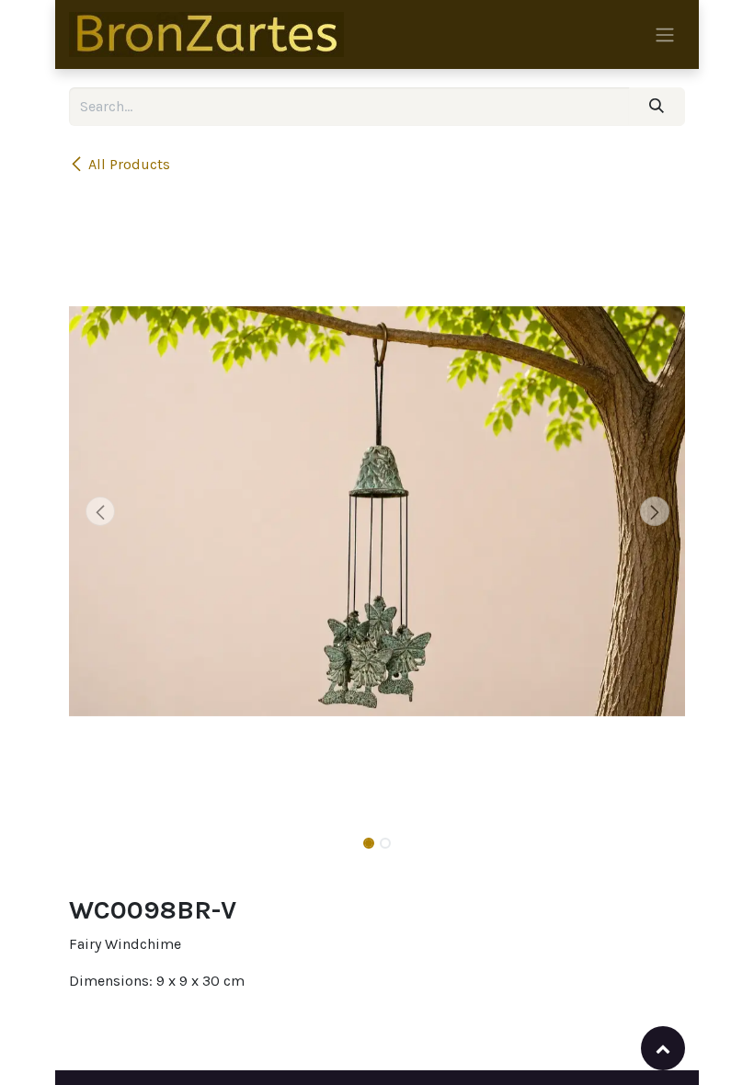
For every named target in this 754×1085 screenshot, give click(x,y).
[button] (100, 511)
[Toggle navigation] (665, 34)
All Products (129, 164)
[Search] (657, 106)
